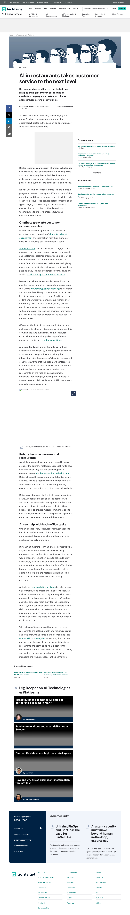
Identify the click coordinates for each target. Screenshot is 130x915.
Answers (70, 882)
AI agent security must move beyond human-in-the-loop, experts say (103, 833)
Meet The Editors (44, 882)
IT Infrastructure (57, 2)
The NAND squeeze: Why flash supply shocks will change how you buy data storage (96, 164)
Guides (99, 872)
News (30, 8)
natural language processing (45, 288)
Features (38, 8)
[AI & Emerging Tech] (13, 6)
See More (97, 173)
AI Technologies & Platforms (69, 15)
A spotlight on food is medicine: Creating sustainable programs (93, 154)
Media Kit (41, 903)
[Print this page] (9, 127)
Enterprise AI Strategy (100, 15)
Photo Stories (101, 882)
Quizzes (99, 888)
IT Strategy (68, 2)
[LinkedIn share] (9, 121)
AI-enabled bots (27, 248)
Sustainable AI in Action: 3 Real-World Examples (96, 146)
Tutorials (99, 898)
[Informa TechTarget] (5, 2)
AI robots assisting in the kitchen (52, 473)
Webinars (53, 8)
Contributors (72, 872)
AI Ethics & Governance (33, 15)
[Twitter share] (9, 115)
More (74, 8)
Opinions (99, 877)
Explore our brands (118, 2)
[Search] (107, 9)
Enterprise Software (42, 2)
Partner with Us (44, 898)
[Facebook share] (9, 108)
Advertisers (42, 893)
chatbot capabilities (52, 340)
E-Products (71, 893)
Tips (45, 8)
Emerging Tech (86, 15)
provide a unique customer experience (46, 274)
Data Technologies (28, 2)
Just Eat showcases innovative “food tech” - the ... (96, 187)
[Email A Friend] (9, 134)
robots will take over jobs (32, 638)
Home (11, 35)
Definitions (71, 888)
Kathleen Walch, (27, 106)
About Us (41, 872)
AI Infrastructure (51, 15)
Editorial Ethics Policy (46, 877)
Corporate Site (43, 908)
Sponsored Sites (64, 8)
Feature (23, 68)
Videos (98, 903)
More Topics (117, 14)
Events (69, 898)
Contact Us (42, 888)
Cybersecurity (14, 2)
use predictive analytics (44, 587)
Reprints (70, 877)
